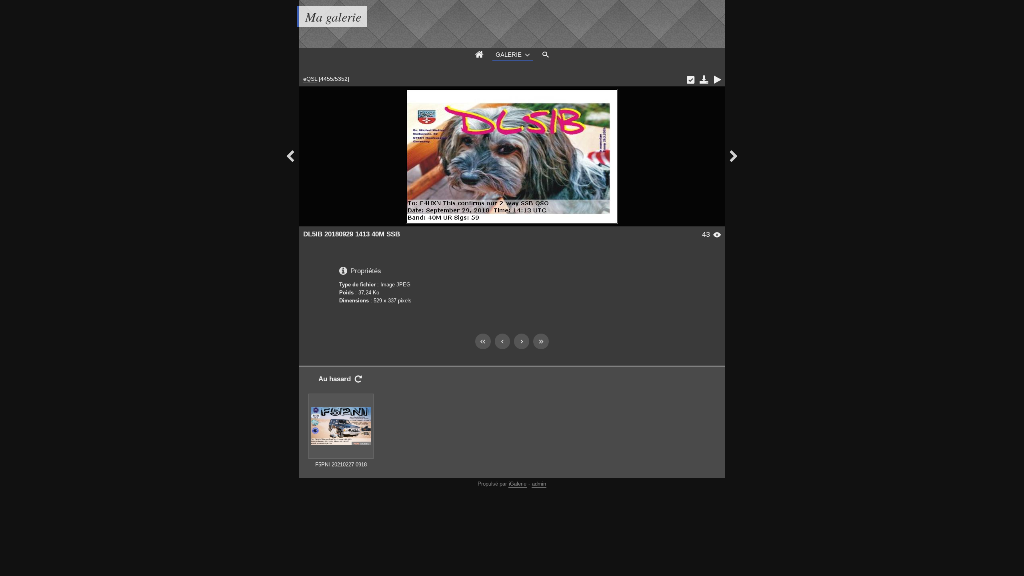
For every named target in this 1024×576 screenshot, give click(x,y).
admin (539, 484)
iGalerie (517, 484)
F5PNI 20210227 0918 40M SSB (341, 468)
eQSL (310, 79)
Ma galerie (333, 16)
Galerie (509, 54)
